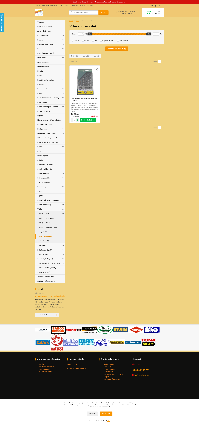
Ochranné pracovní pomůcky (47, 133)
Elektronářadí (42, 58)
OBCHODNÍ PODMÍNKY (49, 6)
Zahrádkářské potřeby (45, 250)
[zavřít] (196, 2)
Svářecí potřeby (43, 173)
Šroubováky (41, 187)
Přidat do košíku (87, 120)
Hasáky (40, 71)
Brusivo (40, 40)
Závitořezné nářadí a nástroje (48, 263)
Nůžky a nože (42, 129)
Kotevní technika (43, 111)
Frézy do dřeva (43, 67)
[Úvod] (51, 12)
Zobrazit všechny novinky (45, 315)
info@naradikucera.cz (142, 375)
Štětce (39, 191)
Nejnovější (74, 56)
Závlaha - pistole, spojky (46, 268)
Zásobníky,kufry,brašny (46, 259)
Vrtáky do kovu (43, 214)
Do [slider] (149, 34)
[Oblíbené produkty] (152, 6)
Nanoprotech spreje (44, 125)
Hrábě (39, 76)
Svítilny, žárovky (43, 182)
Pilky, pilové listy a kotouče (47, 142)
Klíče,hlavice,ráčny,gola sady (48, 98)
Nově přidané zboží (44, 27)
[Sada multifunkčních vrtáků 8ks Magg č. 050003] (85, 82)
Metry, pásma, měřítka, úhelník (49, 120)
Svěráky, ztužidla (43, 178)
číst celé (38, 309)
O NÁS (38, 6)
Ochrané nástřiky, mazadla (47, 138)
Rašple (39, 151)
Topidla (40, 196)
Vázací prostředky (44, 205)
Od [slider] (90, 34)
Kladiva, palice (42, 89)
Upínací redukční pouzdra (47, 241)
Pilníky (39, 147)
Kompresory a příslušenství (47, 107)
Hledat (103, 12)
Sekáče (40, 160)
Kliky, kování (42, 102)
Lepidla (40, 116)
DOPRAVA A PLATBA (78, 6)
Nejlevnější (85, 56)
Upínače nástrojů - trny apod (48, 200)
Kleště (39, 93)
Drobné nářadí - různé (45, 53)
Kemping (40, 84)
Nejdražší (96, 56)
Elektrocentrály (43, 62)
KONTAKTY (90, 6)
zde (108, 421)
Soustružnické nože (44, 169)
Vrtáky (39, 209)
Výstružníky (41, 246)
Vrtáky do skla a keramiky (47, 227)
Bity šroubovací (43, 35)
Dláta (39, 49)
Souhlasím (106, 413)
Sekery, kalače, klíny (45, 165)
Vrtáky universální (45, 236)
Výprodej (40, 22)
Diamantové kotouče (45, 44)
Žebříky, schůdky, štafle (46, 281)
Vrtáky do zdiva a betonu (47, 218)
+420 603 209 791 (125, 14)
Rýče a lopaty (42, 156)
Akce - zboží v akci (44, 31)
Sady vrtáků (42, 232)
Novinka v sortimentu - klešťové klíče (50, 296)
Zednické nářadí (43, 272)
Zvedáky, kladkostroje (45, 277)
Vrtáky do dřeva (44, 223)
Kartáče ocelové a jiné (45, 80)
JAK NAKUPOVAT (64, 6)
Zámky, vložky (42, 254)
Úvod (71, 21)
